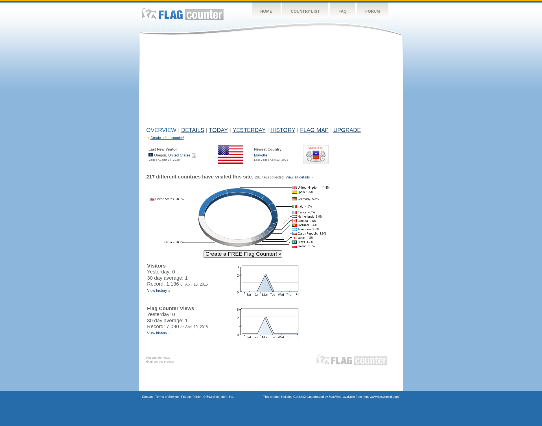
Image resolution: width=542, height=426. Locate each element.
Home (266, 11)
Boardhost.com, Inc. (220, 396)
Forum (372, 11)
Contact (147, 396)
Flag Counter (183, 14)
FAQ (342, 11)
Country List (305, 11)
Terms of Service (167, 396)
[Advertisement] (271, 82)
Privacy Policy (191, 396)
